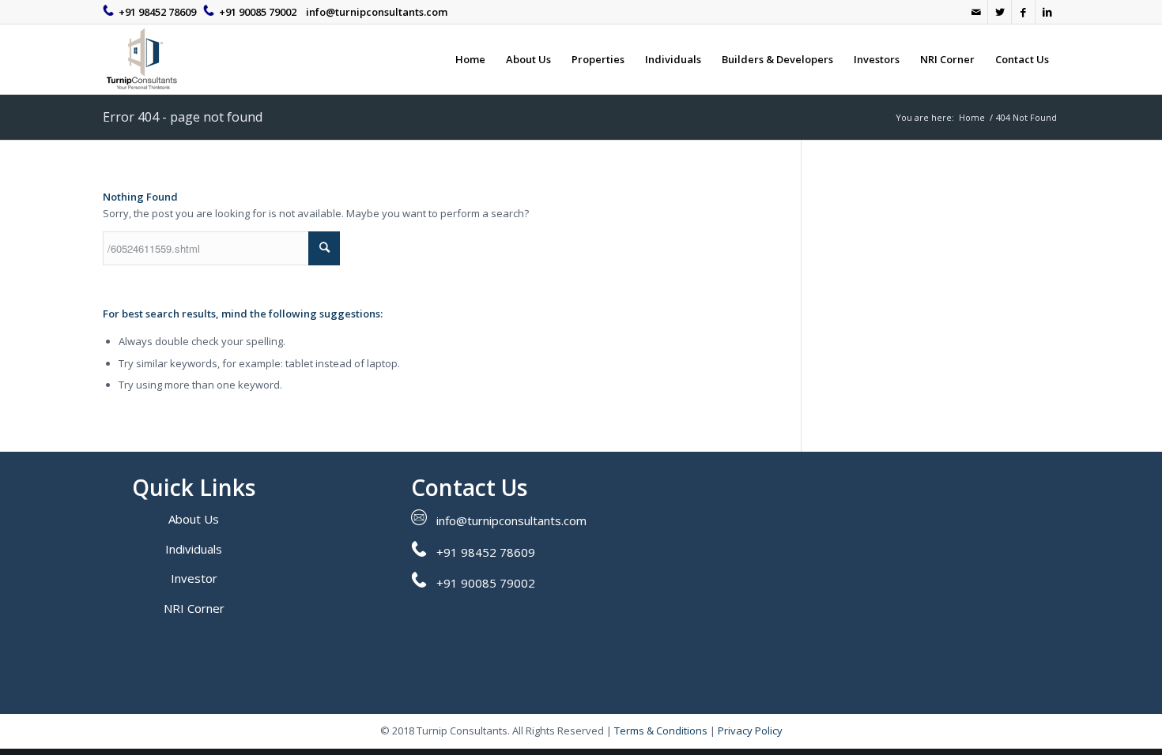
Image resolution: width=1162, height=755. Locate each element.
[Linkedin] (1047, 12)
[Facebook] (1023, 12)
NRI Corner (194, 608)
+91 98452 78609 (157, 12)
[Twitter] (999, 12)
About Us (193, 519)
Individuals (193, 549)
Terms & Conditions (660, 730)
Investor (194, 578)
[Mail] (975, 12)
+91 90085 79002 (257, 12)
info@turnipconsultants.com (376, 12)
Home (972, 117)
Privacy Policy (750, 730)
